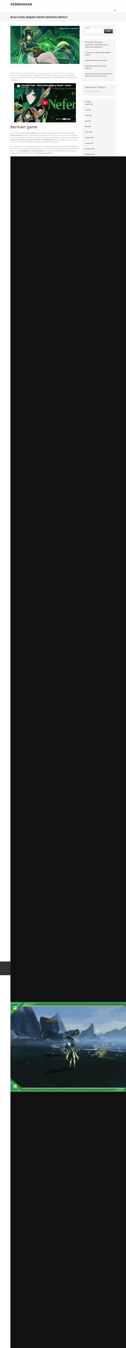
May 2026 (88, 121)
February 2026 (89, 137)
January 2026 (89, 143)
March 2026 (88, 132)
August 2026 (89, 104)
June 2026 (88, 115)
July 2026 (88, 110)
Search (87, 28)
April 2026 (88, 126)
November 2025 (90, 154)
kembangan (26, 66)
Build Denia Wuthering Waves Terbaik (96, 60)
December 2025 (90, 149)
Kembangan (21, 4)
